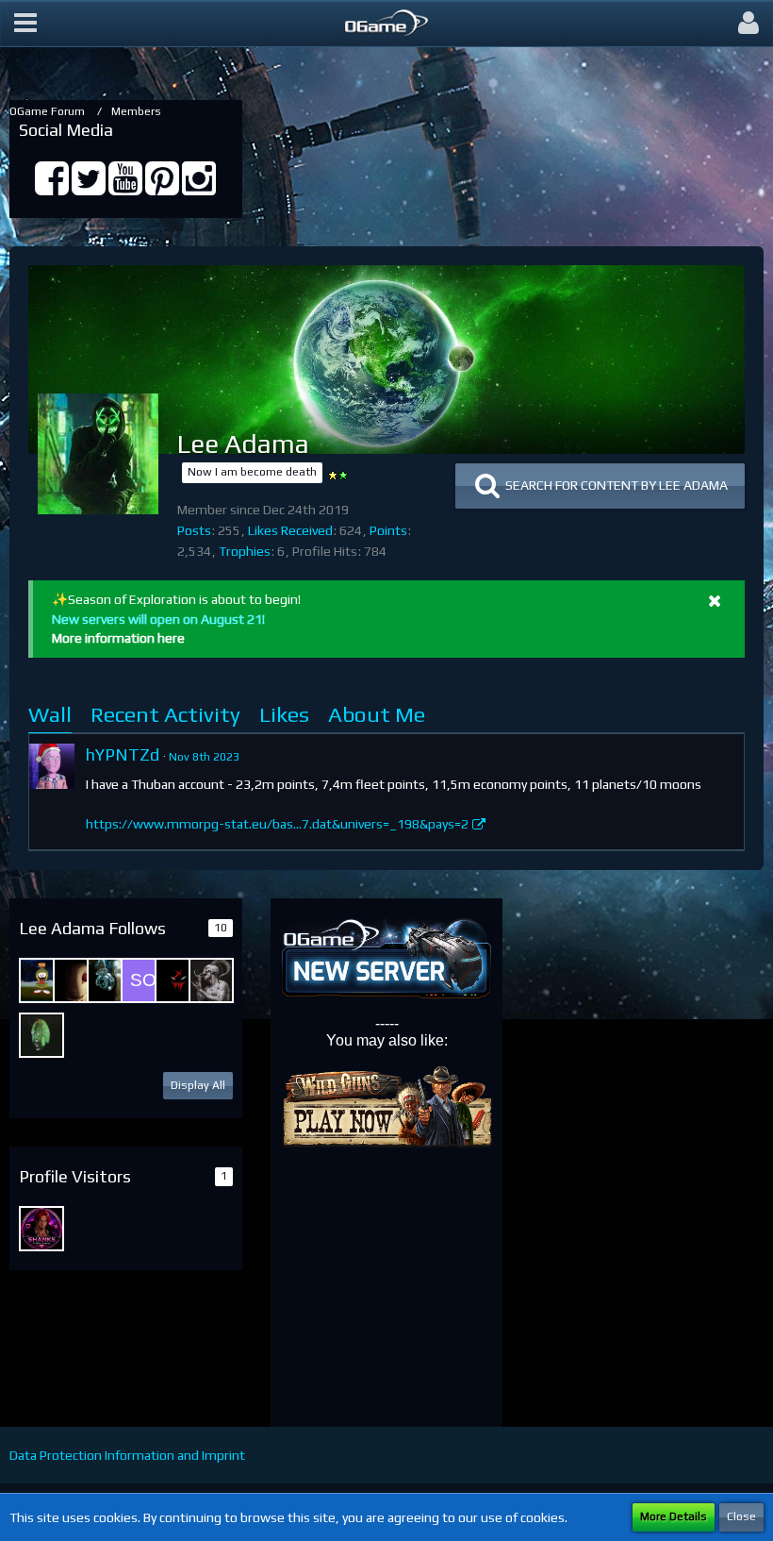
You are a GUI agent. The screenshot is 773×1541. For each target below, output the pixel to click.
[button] (25, 23)
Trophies (245, 551)
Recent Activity (165, 714)
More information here (118, 637)
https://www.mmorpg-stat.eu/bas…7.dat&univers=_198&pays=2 (277, 823)
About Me (376, 714)
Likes (284, 714)
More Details (673, 1516)
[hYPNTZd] (51, 766)
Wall (50, 714)
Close (741, 1516)
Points (388, 530)
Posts (194, 530)
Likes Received (290, 530)
